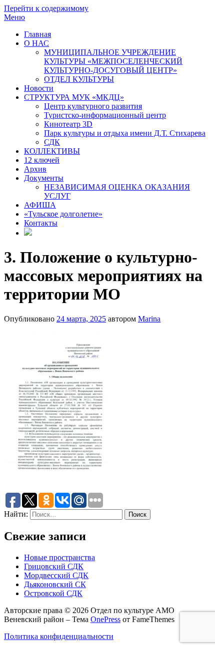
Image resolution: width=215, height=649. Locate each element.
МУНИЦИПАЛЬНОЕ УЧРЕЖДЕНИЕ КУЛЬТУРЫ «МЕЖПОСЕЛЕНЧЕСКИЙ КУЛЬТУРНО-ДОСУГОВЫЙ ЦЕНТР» (113, 61)
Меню (14, 17)
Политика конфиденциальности (59, 636)
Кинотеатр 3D (68, 124)
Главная (37, 34)
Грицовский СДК (54, 566)
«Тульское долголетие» (63, 214)
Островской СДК (53, 593)
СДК (52, 142)
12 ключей (42, 160)
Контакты (41, 223)
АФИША (40, 205)
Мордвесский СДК (56, 575)
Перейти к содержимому (46, 8)
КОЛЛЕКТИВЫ (52, 151)
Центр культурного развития (93, 106)
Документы (44, 178)
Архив (35, 169)
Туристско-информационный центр (105, 115)
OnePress (105, 619)
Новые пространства (59, 557)
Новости (39, 88)
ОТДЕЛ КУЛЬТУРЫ (79, 79)
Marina (149, 319)
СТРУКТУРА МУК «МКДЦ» (74, 97)
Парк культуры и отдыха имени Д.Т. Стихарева (125, 133)
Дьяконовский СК (55, 584)
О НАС (36, 43)
